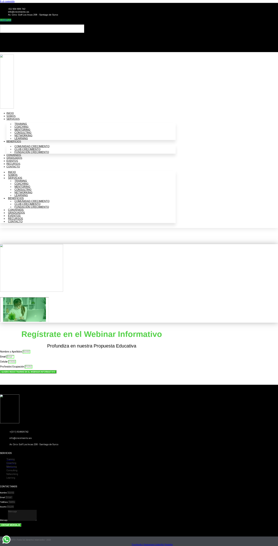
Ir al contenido (7, 1)
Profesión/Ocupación (12, 366)
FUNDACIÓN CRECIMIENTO (31, 152)
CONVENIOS (13, 155)
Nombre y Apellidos (11, 351)
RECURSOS (13, 163)
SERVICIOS (13, 119)
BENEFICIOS (13, 141)
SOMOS (11, 116)
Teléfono (4, 502)
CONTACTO (13, 166)
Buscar (9, 23)
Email (3, 356)
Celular (4, 361)
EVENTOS (12, 160)
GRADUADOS (14, 158)
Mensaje (4, 520)
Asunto (3, 507)
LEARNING (21, 138)
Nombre (3, 493)
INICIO (10, 113)
